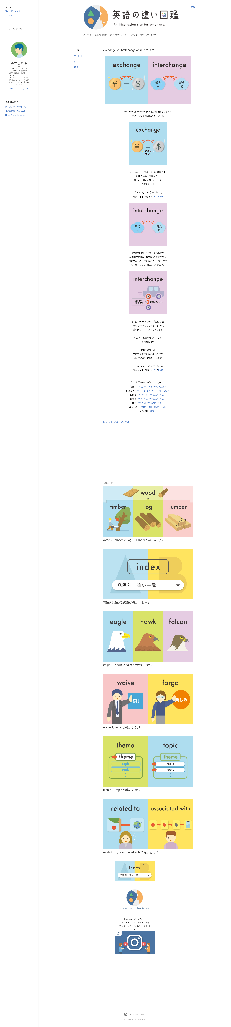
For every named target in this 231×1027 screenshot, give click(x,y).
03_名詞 (78, 56)
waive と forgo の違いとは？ (122, 727)
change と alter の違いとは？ (152, 395)
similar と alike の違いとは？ (153, 407)
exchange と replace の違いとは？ (153, 390)
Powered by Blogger (136, 1014)
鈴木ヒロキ (19, 63)
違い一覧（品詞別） (13, 11)
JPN (154, 196)
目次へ (153, 411)
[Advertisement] (134, 456)
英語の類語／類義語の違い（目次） (127, 602)
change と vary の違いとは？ (152, 399)
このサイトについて (13, 15)
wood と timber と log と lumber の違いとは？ (133, 540)
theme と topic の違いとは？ (122, 790)
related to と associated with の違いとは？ (131, 852)
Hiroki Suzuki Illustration (15, 115)
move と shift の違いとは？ (151, 403)
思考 (76, 66)
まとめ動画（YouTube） (15, 111)
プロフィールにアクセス (19, 89)
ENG (160, 196)
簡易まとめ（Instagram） (16, 107)
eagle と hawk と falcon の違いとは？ (128, 665)
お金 (76, 61)
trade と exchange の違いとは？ (151, 386)
